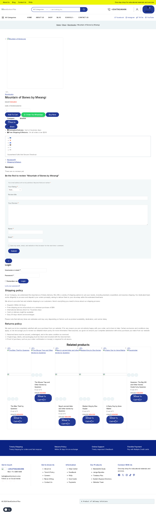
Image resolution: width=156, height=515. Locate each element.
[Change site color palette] (7, 509)
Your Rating (13, 187)
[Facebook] (3, 481)
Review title (12, 194)
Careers (47, 475)
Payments (72, 482)
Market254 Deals (99, 469)
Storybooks (9, 94)
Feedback (72, 472)
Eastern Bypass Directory (102, 479)
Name (11, 229)
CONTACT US (83, 17)
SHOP (50, 17)
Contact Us (22, 2)
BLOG (59, 17)
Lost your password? (12, 286)
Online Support (98, 447)
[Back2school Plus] (10, 9)
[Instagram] (10, 481)
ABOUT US (40, 17)
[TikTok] (130, 475)
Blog (13, 2)
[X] (6, 481)
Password (9, 275)
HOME (29, 17)
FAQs (30, 2)
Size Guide (73, 479)
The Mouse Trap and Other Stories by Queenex (42, 384)
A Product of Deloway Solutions (94, 501)
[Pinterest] (14, 481)
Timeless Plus (98, 475)
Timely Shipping (16, 447)
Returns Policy (60, 447)
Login (23, 281)
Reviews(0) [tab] (11, 160)
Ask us (12, 122)
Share (12, 127)
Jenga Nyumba (98, 472)
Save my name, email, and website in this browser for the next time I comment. (37, 245)
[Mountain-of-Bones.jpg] (43, 63)
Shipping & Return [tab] (14, 162)
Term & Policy (49, 472)
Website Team (98, 482)
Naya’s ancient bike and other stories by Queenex (66, 408)
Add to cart (13, 115)
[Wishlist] (9, 399)
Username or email (13, 270)
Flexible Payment (134, 447)
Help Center (73, 469)
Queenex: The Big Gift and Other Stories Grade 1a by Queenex (138, 384)
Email (10, 237)
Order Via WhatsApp (34, 115)
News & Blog (49, 479)
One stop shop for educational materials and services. (134, 2)
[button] (33, 115)
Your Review (13, 203)
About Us (6, 2)
